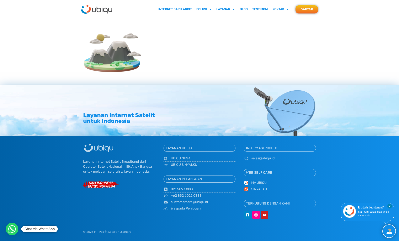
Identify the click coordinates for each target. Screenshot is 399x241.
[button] (12, 229)
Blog (244, 9)
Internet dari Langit (175, 9)
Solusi (201, 9)
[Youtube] (264, 215)
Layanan (223, 9)
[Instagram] (256, 215)
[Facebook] (247, 215)
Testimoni (260, 9)
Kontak (278, 9)
